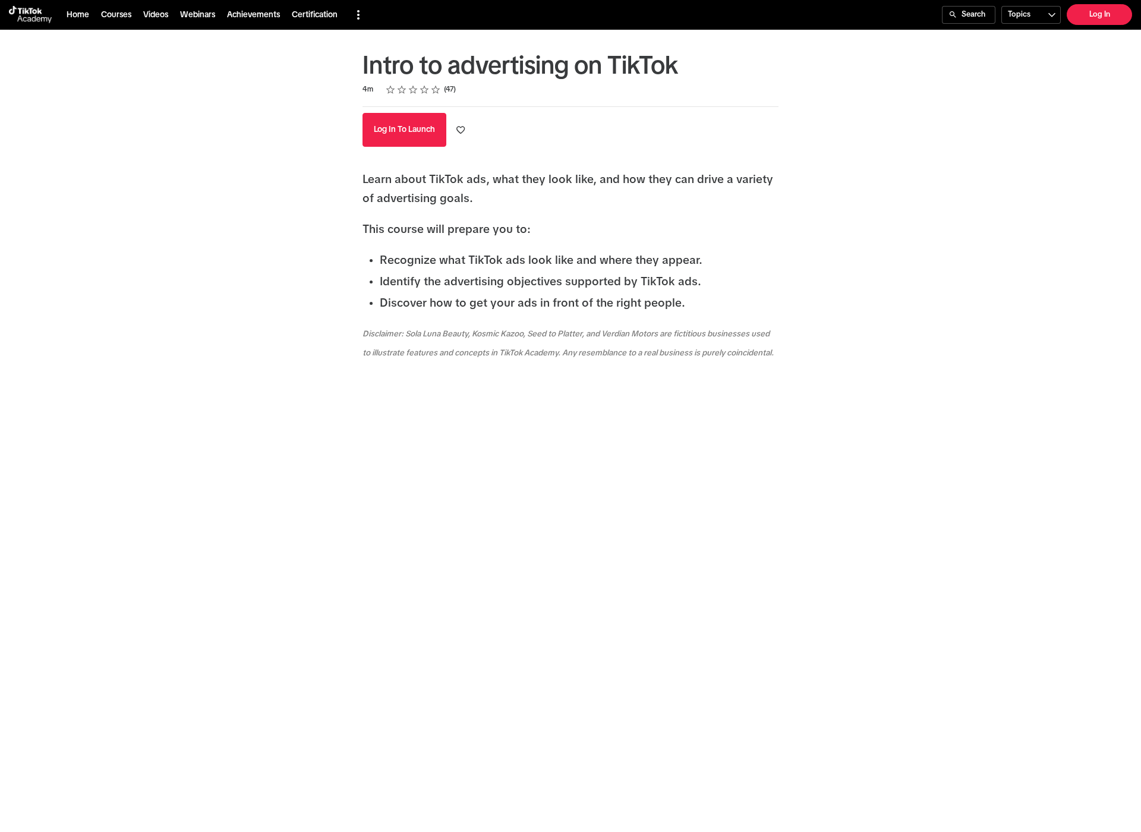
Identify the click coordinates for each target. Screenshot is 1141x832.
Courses (116, 15)
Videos (155, 15)
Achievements (253, 15)
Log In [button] (1099, 14)
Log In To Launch (404, 129)
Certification (315, 15)
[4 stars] (424, 89)
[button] (358, 15)
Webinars (197, 15)
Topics (1019, 14)
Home (78, 15)
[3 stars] (413, 89)
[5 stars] (436, 89)
